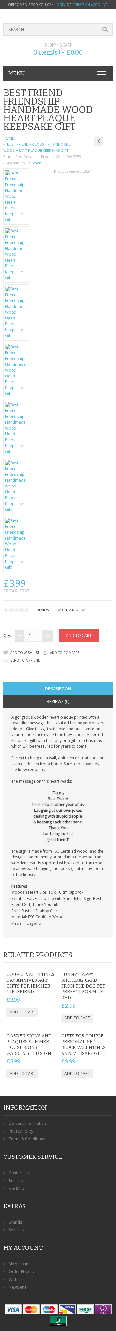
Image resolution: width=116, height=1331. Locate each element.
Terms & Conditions (27, 1139)
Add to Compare (65, 652)
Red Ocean (24, 156)
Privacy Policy (21, 1131)
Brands (15, 1222)
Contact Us (19, 1173)
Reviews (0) (58, 701)
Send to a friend (25, 660)
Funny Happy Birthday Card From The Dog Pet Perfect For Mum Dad (83, 986)
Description (58, 688)
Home (8, 138)
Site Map (16, 1188)
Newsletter (18, 1287)
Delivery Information (27, 1123)
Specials (16, 1230)
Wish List (16, 1279)
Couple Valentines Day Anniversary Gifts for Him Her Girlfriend (30, 983)
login (60, 4)
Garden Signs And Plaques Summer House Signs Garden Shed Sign (29, 1044)
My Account (19, 1264)
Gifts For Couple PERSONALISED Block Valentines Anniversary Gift (83, 1044)
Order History (21, 1271)
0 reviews (42, 609)
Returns (16, 1180)
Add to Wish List (24, 652)
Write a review (71, 609)
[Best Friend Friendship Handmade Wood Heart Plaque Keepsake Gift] (16, 196)
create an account (89, 4)
